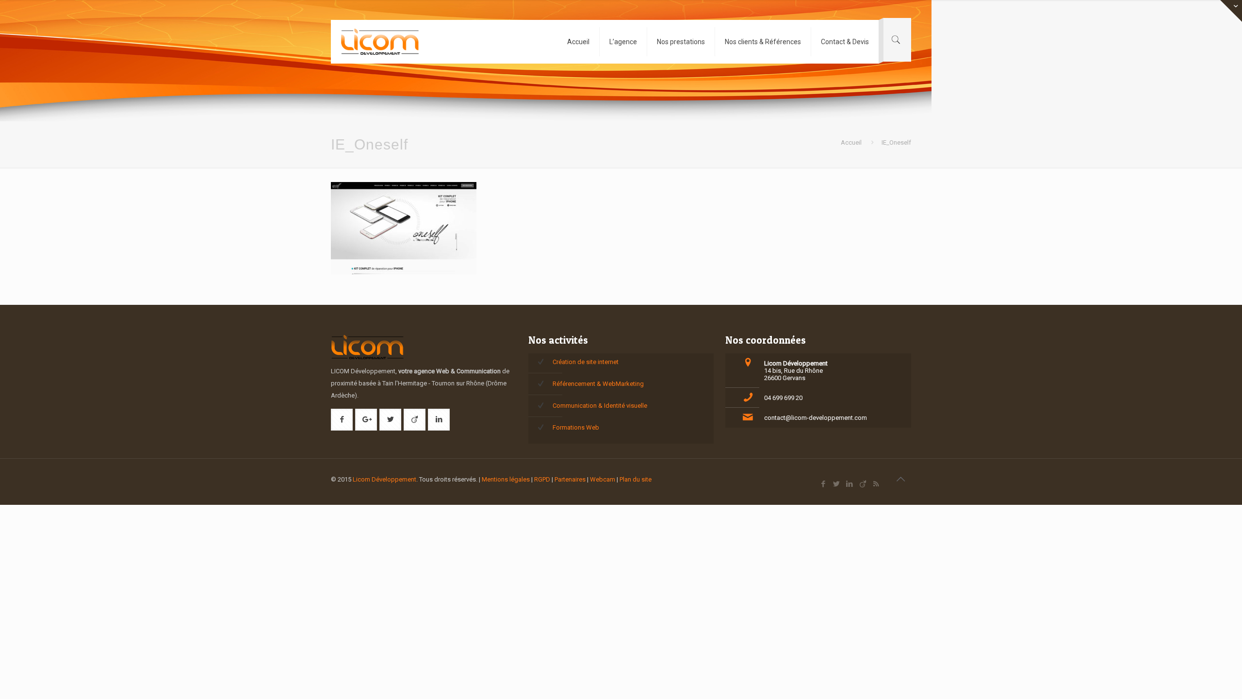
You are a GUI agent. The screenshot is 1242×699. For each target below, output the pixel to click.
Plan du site (636, 479)
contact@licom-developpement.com (815, 417)
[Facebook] (823, 484)
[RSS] (876, 484)
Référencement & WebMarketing (598, 383)
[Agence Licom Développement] (380, 42)
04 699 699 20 (783, 397)
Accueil (851, 142)
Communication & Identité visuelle (600, 405)
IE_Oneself (896, 142)
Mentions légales (506, 479)
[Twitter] (837, 484)
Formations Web (576, 427)
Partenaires (570, 479)
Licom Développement (384, 479)
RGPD (542, 479)
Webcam (602, 479)
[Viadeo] (863, 484)
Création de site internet (586, 362)
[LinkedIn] (850, 484)
